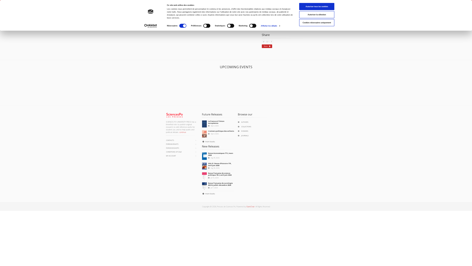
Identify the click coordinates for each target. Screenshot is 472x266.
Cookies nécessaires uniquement (317, 23)
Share (266, 46)
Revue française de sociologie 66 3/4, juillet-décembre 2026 (220, 184)
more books (210, 141)
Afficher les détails (269, 26)
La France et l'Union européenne (216, 122)
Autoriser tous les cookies (317, 6)
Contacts (170, 140)
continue (182, 132)
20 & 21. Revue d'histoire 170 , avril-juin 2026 (220, 164)
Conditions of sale (174, 152)
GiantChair (250, 206)
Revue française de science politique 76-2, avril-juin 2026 (219, 174)
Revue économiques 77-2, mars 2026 (220, 154)
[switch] (206, 26)
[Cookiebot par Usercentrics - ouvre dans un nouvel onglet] (150, 26)
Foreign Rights (172, 144)
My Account (171, 156)
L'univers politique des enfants (221, 131)
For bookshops (172, 148)
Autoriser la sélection (317, 15)
